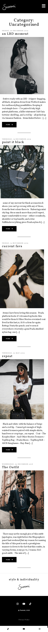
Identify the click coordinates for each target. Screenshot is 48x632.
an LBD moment (15, 34)
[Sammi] (9, 6)
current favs (12, 246)
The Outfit (10, 467)
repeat (7, 356)
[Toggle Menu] (44, 6)
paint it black (13, 142)
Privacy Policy (24, 620)
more (8, 124)
